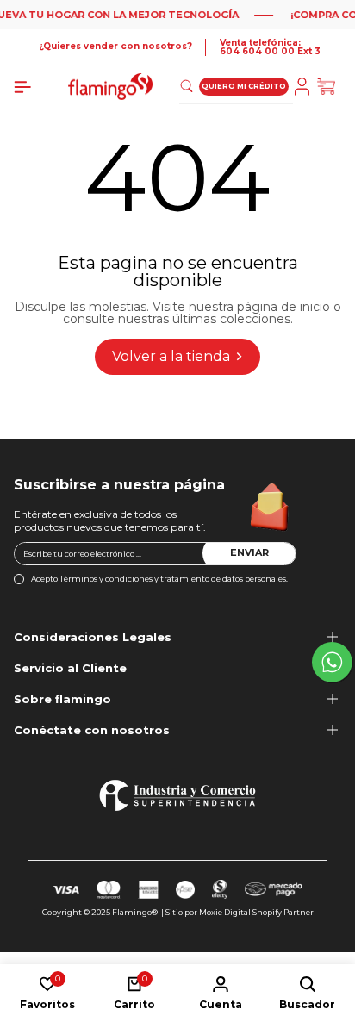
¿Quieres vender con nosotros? (115, 46)
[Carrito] (329, 87)
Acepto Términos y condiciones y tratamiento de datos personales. (159, 579)
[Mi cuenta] (305, 87)
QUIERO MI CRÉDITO (244, 86)
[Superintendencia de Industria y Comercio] (177, 795)
